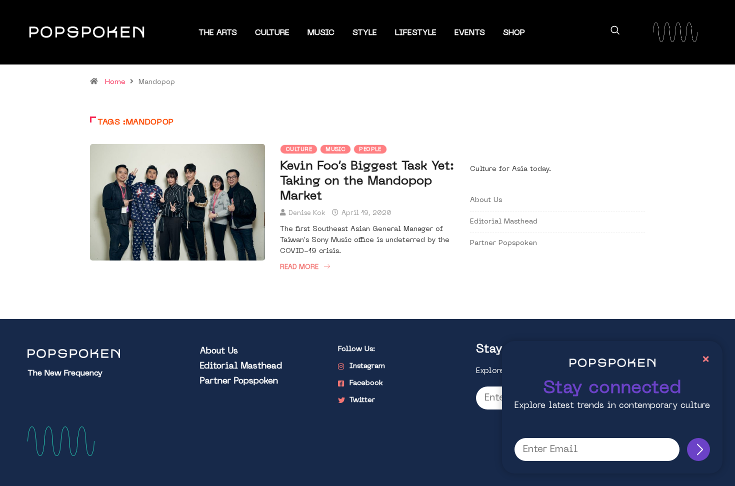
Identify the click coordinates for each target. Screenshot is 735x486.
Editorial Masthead (504, 221)
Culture (272, 33)
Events (469, 33)
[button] (615, 32)
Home (115, 82)
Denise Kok (306, 213)
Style (364, 33)
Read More (299, 267)
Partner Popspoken (503, 243)
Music (321, 33)
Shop (514, 33)
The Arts (217, 33)
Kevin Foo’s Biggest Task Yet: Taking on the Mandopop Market (367, 181)
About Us (486, 200)
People (370, 149)
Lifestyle (415, 33)
